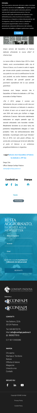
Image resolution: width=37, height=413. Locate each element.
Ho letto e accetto (17, 261)
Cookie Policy (18, 406)
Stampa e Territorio (14, 356)
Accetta (18, 33)
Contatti (9, 371)
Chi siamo (10, 353)
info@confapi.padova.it (20, 332)
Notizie (9, 359)
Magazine (10, 365)
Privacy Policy (18, 400)
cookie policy (20, 7)
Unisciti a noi (11, 368)
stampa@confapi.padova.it (11, 169)
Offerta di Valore (13, 362)
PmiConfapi (18, 201)
